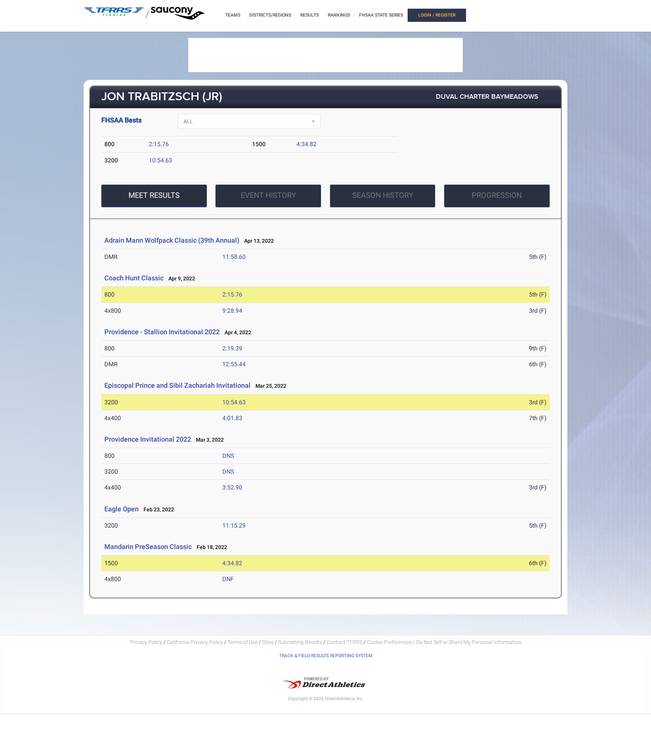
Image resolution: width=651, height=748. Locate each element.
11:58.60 (234, 256)
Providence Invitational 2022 (147, 439)
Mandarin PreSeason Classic (148, 547)
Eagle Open (121, 509)
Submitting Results (300, 642)
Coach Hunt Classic (134, 278)
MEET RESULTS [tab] (154, 195)
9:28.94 (232, 310)
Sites (268, 642)
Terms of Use (243, 642)
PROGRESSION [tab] (497, 195)
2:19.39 (232, 348)
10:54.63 (160, 160)
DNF (228, 579)
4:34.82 (306, 144)
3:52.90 (232, 487)
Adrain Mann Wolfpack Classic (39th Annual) (171, 240)
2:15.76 (159, 144)
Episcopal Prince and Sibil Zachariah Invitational (177, 385)
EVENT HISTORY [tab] (268, 195)
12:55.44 (234, 364)
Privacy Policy (146, 642)
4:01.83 (232, 418)
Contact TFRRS (345, 642)
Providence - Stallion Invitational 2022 (162, 332)
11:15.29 (234, 525)
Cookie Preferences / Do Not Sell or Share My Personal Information (444, 642)
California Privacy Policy (195, 642)
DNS (228, 455)
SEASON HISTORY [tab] (382, 195)
